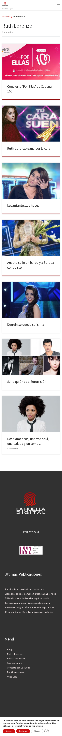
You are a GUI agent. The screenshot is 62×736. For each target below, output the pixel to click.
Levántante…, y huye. (23, 205)
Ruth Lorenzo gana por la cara (28, 148)
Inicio (4, 16)
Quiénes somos (14, 663)
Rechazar (23, 731)
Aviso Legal (12, 676)
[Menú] (58, 5)
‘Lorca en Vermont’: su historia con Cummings (27, 602)
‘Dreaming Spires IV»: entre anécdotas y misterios (29, 611)
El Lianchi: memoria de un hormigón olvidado (27, 598)
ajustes (39, 726)
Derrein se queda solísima (25, 324)
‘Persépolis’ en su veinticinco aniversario (24, 589)
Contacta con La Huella (18, 667)
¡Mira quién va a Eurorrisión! (27, 381)
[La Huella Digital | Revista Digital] (5, 3)
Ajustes (37, 731)
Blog (10, 16)
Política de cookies (16, 672)
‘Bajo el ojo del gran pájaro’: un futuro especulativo (30, 607)
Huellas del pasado (16, 658)
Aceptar (9, 731)
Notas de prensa (15, 654)
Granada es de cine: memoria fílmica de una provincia (30, 593)
